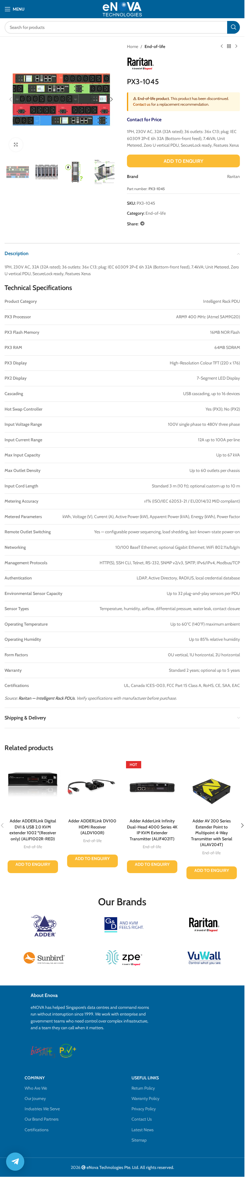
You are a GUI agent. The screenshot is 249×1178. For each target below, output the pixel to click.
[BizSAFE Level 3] (43, 1050)
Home (132, 46)
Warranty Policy (145, 1098)
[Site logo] (122, 9)
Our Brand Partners (42, 1119)
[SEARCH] (233, 27)
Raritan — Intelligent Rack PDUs (47, 698)
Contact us (141, 104)
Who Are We (36, 1088)
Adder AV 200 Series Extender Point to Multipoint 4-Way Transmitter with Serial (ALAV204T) (211, 832)
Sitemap (139, 1140)
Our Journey (35, 1098)
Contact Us (141, 1119)
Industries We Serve (42, 1108)
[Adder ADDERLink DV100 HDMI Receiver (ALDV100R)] (92, 787)
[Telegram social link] (142, 224)
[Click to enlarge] (16, 145)
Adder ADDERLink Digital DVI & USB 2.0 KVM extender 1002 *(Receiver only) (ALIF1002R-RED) (32, 830)
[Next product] (236, 46)
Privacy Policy (143, 1108)
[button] (11, 99)
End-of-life (155, 46)
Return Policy (143, 1088)
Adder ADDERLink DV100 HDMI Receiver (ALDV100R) (92, 826)
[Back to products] (229, 46)
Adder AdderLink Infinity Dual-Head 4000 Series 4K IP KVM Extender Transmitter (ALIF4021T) (152, 830)
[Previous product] (221, 46)
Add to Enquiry (183, 161)
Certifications (37, 1129)
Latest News (142, 1129)
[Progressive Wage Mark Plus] (68, 1050)
